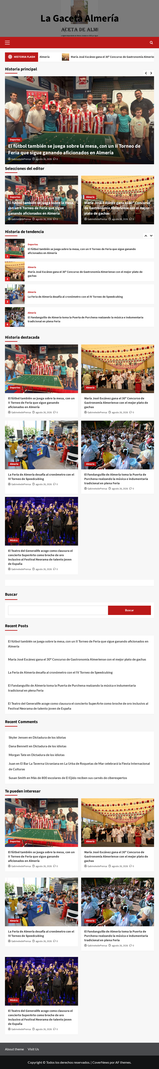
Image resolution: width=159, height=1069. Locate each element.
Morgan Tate (17, 755)
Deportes (15, 139)
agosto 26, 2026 (44, 159)
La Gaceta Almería (79, 18)
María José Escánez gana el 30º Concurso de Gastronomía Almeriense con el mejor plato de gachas (89, 57)
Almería (90, 197)
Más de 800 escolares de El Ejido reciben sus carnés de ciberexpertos (79, 778)
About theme (14, 1049)
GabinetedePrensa (21, 159)
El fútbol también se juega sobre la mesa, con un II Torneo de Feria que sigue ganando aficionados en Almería (74, 149)
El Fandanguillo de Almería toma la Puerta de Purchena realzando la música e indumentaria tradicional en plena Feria (85, 297)
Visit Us (33, 1049)
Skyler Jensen (18, 737)
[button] (9, 42)
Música (31, 313)
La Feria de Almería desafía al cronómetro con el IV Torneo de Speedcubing (75, 274)
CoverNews (100, 1062)
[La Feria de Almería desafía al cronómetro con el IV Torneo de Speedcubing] (15, 271)
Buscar (11, 594)
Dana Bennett (18, 746)
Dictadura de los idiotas (49, 737)
